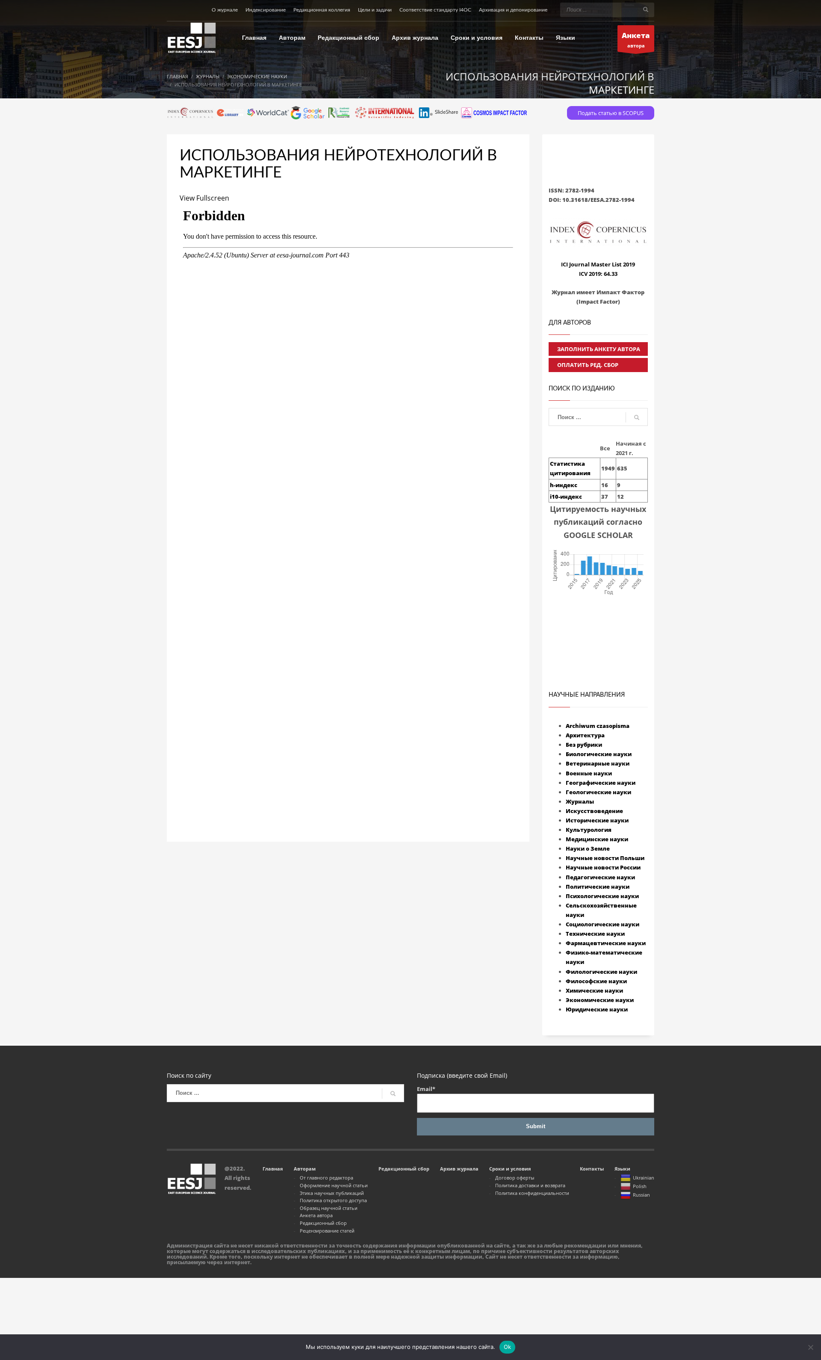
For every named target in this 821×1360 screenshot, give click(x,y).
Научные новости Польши (605, 858)
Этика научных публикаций (332, 1193)
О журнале (225, 9)
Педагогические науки (600, 877)
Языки (622, 1168)
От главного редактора (326, 1177)
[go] (645, 9)
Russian (641, 1194)
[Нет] (810, 1347)
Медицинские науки (597, 839)
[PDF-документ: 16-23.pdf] (348, 495)
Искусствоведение (594, 811)
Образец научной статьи (328, 1208)
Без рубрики (584, 744)
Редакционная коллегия (321, 9)
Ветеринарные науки (597, 763)
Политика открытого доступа (333, 1200)
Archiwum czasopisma (597, 726)
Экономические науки (600, 1000)
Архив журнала (459, 1168)
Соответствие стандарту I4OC (435, 9)
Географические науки (600, 782)
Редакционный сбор (323, 1223)
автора (636, 39)
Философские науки (596, 981)
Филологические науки (601, 972)
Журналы (580, 801)
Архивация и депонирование (513, 9)
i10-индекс (566, 496)
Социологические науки (602, 924)
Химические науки (594, 990)
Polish (640, 1186)
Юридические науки (597, 1009)
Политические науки (597, 886)
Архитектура (585, 735)
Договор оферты (514, 1177)
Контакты (592, 1168)
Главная (273, 1168)
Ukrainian (643, 1177)
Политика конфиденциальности (532, 1193)
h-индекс (563, 485)
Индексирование (265, 9)
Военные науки (589, 773)
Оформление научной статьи (334, 1185)
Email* (426, 1089)
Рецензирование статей (327, 1230)
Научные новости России (603, 867)
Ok (507, 1346)
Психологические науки (602, 896)
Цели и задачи (375, 9)
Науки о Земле (588, 848)
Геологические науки (598, 792)
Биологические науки (599, 754)
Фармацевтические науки (606, 943)
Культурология (588, 830)
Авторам (305, 1168)
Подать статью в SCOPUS (611, 113)
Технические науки (595, 933)
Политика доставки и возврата (530, 1185)
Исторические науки (597, 820)
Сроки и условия (510, 1168)
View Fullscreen (204, 198)
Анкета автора (316, 1215)
